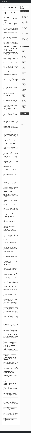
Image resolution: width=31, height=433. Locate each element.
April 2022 (23, 107)
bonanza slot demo (12, 403)
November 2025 (24, 58)
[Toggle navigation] (28, 1)
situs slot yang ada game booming (10, 419)
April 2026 (23, 52)
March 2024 (23, 83)
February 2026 (24, 55)
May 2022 (23, 106)
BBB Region (4, 1)
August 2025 (23, 62)
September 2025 (24, 61)
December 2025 (24, 57)
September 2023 (24, 90)
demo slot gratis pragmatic (13, 407)
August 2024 (23, 77)
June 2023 (23, 94)
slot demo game (12, 420)
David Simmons (15, 15)
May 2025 (23, 66)
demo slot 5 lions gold (12, 404)
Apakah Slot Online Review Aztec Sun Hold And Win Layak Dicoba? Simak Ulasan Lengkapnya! (25, 28)
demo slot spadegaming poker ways (12, 412)
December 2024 (24, 72)
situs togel (21, 126)
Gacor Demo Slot (8, 398)
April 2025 (23, 67)
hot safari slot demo (6, 414)
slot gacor (21, 124)
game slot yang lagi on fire (14, 413)
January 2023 (23, 100)
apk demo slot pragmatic (10, 402)
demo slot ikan (5, 408)
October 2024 (24, 74)
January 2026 (23, 56)
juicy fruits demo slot (13, 414)
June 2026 (23, 50)
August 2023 (23, 91)
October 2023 (24, 89)
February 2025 (24, 69)
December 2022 (24, 101)
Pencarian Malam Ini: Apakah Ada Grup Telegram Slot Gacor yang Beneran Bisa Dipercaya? (25, 22)
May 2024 (23, 80)
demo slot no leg (10, 408)
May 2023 (23, 95)
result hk (21, 118)
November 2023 (24, 88)
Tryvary (18, 431)
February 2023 (24, 99)
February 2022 (24, 110)
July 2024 (23, 78)
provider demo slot (8, 418)
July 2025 (23, 63)
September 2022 (24, 105)
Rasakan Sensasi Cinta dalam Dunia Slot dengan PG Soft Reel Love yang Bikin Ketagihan (25, 41)
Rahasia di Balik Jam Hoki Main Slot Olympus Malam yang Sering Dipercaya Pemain (25, 16)
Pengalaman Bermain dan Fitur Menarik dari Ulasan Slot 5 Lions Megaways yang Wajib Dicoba (25, 34)
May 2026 (23, 51)
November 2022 (24, 102)
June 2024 (23, 79)
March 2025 (23, 68)
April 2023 (23, 96)
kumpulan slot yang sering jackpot (8, 415)
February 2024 (24, 84)
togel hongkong (22, 120)
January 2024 (23, 85)
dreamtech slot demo (6, 413)
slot (21, 122)
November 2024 (24, 73)
